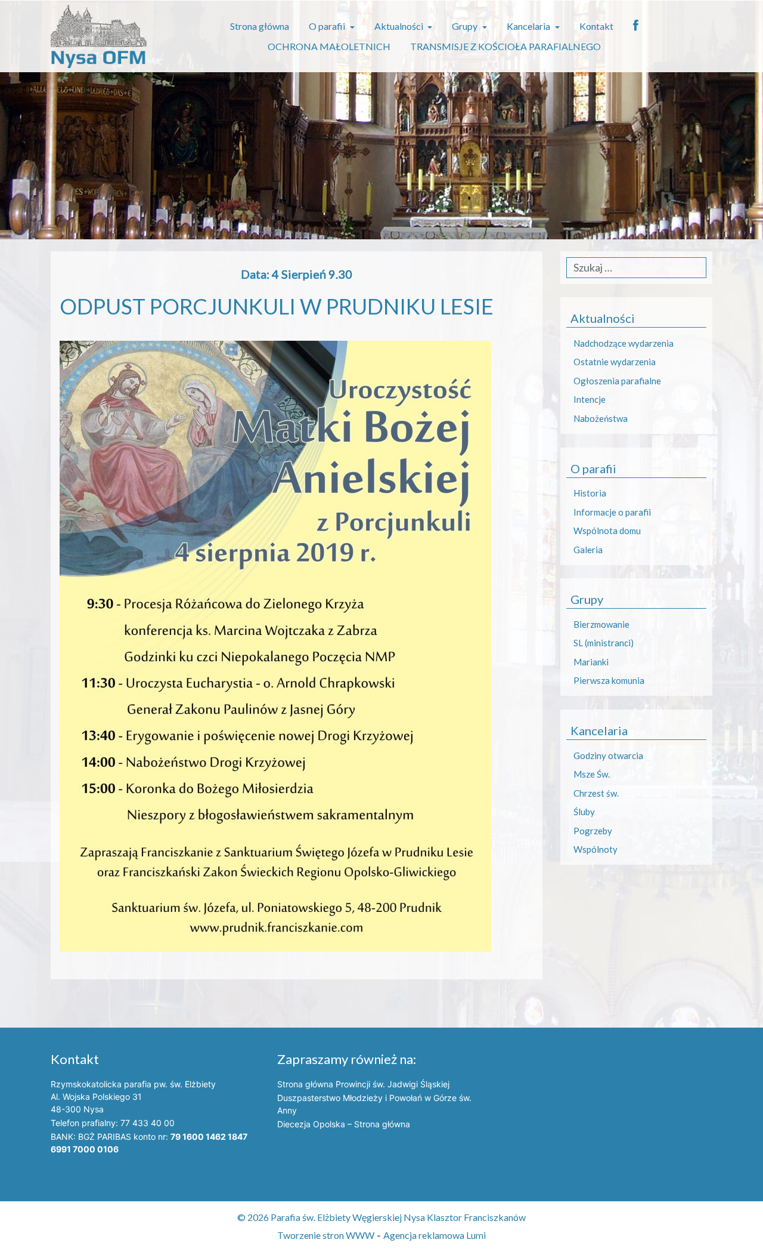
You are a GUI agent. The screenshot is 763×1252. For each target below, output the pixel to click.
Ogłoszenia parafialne (617, 380)
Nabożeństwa (600, 418)
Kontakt (596, 26)
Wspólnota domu (607, 530)
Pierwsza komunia (608, 680)
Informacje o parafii (612, 512)
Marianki (591, 661)
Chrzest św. (596, 793)
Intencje (589, 399)
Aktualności (399, 26)
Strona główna (259, 26)
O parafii (328, 26)
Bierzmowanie (601, 624)
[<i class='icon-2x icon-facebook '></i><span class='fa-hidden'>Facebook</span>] (635, 26)
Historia (589, 493)
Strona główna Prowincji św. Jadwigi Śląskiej (363, 1084)
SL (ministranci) (603, 642)
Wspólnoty (595, 849)
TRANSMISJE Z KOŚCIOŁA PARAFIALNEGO (505, 46)
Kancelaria (529, 26)
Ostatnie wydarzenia (614, 361)
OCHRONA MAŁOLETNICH (329, 46)
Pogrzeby (592, 830)
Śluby (584, 811)
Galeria (588, 549)
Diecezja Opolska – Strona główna (343, 1124)
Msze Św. (591, 774)
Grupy (465, 26)
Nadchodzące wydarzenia (623, 343)
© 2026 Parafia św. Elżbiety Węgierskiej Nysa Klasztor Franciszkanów (381, 1217)
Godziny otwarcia (608, 755)
